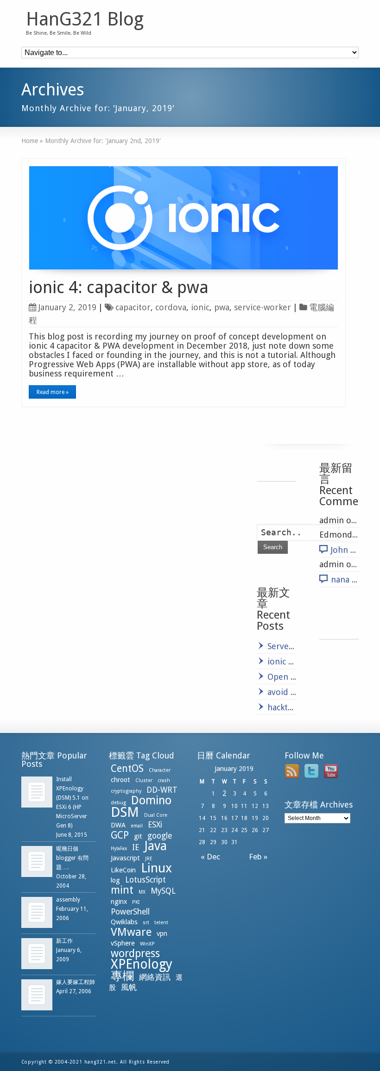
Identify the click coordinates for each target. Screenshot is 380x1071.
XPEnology (141, 964)
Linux (156, 868)
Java (155, 846)
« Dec (208, 856)
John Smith (352, 550)
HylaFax (119, 849)
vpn (162, 933)
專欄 (122, 976)
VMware (131, 932)
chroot (120, 780)
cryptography (126, 791)
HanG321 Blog (85, 19)
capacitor (133, 307)
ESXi (155, 824)
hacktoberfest (294, 707)
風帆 (129, 987)
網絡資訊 (155, 977)
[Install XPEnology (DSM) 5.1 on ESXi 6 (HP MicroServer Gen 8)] (36, 792)
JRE (148, 859)
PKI (135, 902)
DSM (125, 812)
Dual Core (155, 815)
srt (146, 923)
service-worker (262, 307)
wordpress (135, 953)
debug (118, 803)
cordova (170, 307)
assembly (68, 899)
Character (160, 770)
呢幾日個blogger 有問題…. (72, 858)
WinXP (147, 944)
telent (161, 923)
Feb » (260, 856)
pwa (221, 307)
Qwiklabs (124, 922)
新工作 (64, 941)
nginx (119, 901)
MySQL (163, 891)
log (115, 880)
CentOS (127, 768)
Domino (151, 800)
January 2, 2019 (67, 307)
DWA (118, 825)
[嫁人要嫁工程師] (36, 994)
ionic (200, 307)
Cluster (143, 780)
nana (340, 579)
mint (122, 890)
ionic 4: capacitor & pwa (119, 287)
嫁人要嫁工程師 (75, 982)
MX (142, 892)
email (137, 826)
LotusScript (145, 879)
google (159, 835)
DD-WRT (161, 790)
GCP (120, 835)
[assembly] (36, 912)
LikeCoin (123, 870)
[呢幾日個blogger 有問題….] (36, 861)
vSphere (123, 943)
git (138, 836)
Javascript (125, 858)
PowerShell (130, 911)
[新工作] (36, 953)
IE (135, 847)
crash (164, 780)
